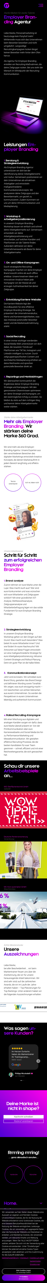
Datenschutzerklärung (10, 1258)
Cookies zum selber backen (37, 1261)
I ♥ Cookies (23, 1278)
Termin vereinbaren (13, 482)
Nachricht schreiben (23, 1116)
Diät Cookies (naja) (23, 1271)
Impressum (24, 1258)
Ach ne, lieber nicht (32, 483)
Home (10, 1203)
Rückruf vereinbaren (23, 1121)
